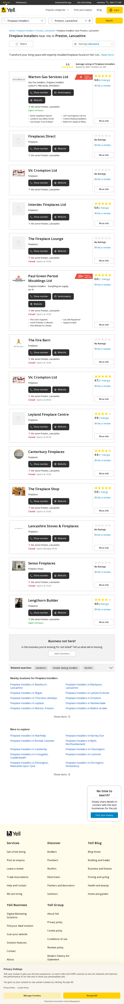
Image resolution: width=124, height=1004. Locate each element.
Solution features (17, 942)
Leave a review (15, 868)
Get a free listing (84, 2)
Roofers (51, 868)
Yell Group (55, 905)
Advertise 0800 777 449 (109, 2)
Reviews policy (55, 947)
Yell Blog (95, 843)
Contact (11, 951)
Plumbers (52, 860)
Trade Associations (17, 877)
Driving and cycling (98, 877)
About (10, 959)
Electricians (53, 877)
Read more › (108, 54)
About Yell (53, 913)
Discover (54, 843)
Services (13, 843)
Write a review (102, 85)
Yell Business (21, 2)
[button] (42, 21)
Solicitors (52, 894)
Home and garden (98, 894)
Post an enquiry (16, 860)
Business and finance (100, 868)
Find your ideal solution (20, 925)
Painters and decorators (61, 885)
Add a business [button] (62, 653)
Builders (52, 851)
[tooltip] (89, 20)
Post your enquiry (83, 10)
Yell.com (6, 2)
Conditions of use (57, 939)
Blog (99, 10)
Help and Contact (16, 885)
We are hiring (14, 894)
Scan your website (17, 934)
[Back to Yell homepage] (8, 10)
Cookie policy (54, 930)
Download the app (63, 2)
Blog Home (94, 851)
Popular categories (55, 10)
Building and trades (99, 860)
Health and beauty (98, 885)
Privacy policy (54, 922)
